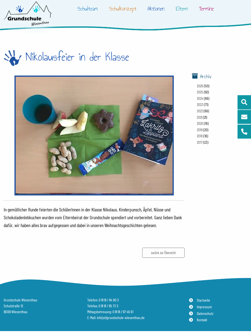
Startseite (203, 300)
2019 (199, 129)
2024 (200, 98)
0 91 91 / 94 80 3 (109, 299)
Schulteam (87, 8)
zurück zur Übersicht (163, 253)
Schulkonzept (123, 8)
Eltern (182, 8)
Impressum (204, 306)
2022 (200, 110)
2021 (199, 117)
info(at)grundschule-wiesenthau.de (121, 317)
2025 (200, 92)
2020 (200, 123)
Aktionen (156, 8)
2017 (199, 142)
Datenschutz (205, 313)
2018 (200, 135)
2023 (200, 104)
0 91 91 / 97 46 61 (123, 311)
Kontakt (202, 319)
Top (244, 317)
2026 (200, 85)
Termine (206, 8)
